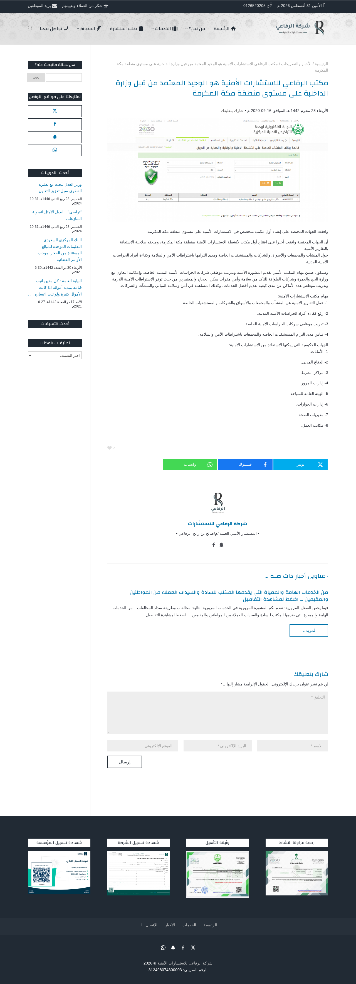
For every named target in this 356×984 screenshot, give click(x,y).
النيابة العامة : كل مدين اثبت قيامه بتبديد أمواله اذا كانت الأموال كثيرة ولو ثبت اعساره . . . (55, 287)
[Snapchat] (221, 545)
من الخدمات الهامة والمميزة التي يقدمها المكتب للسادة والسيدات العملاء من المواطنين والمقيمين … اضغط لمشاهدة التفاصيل (229, 596)
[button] (342, 946)
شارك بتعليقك (232, 110)
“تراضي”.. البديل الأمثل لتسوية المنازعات (57, 215)
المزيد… (309, 630)
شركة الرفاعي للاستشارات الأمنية (184, 963)
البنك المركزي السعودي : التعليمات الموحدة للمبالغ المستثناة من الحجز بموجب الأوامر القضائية (60, 250)
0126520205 (254, 5)
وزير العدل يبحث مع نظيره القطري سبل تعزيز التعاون (60, 187)
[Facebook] (214, 545)
